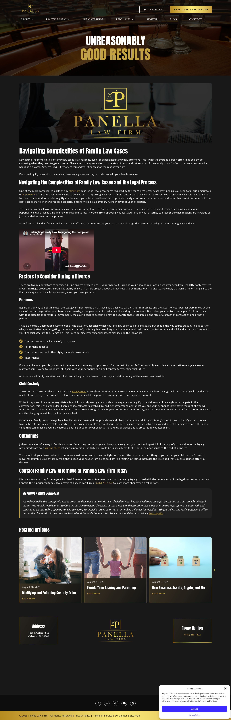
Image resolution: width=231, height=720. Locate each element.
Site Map (135, 715)
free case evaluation (191, 9)
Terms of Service (102, 715)
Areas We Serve (92, 19)
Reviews (151, 19)
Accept (194, 708)
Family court (79, 391)
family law (74, 190)
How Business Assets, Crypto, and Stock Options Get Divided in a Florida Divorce (180, 588)
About (25, 19)
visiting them (52, 448)
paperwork (28, 194)
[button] (225, 688)
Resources (123, 19)
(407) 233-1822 (153, 9)
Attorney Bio (156, 513)
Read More (28, 598)
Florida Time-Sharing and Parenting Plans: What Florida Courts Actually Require (111, 588)
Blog (173, 19)
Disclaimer (121, 715)
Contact (195, 19)
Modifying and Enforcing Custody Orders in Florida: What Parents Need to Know (50, 593)
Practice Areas (56, 19)
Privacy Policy (194, 715)
